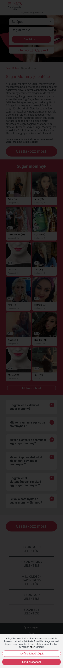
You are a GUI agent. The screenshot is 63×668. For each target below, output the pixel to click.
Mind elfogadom (31, 661)
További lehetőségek (31, 653)
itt (31, 646)
